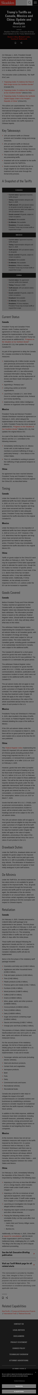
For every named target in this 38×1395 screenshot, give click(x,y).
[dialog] (19, 1382)
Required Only (19, 1386)
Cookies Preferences (19, 1381)
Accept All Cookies (19, 1391)
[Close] (35, 1372)
